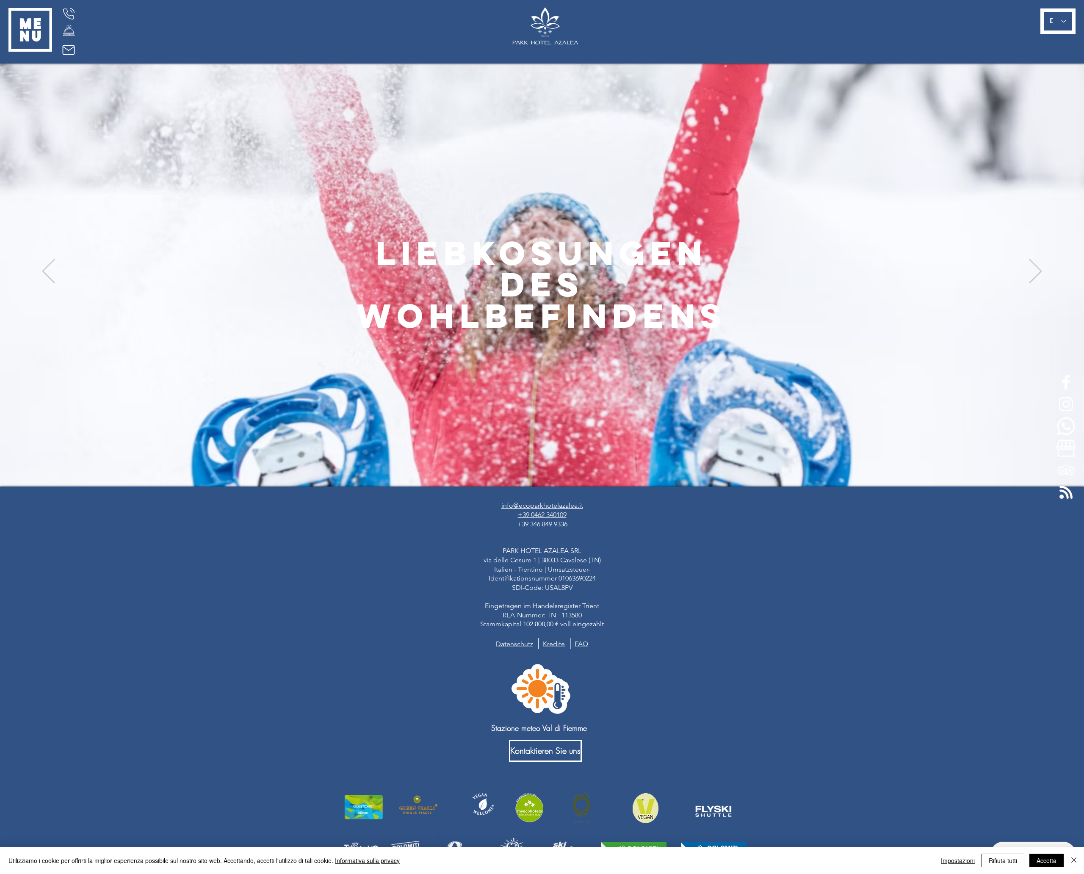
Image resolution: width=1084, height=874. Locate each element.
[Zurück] (48, 272)
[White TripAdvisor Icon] (1066, 470)
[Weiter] (1035, 272)
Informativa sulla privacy (367, 860)
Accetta (1046, 860)
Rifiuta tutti (1003, 860)
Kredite (554, 644)
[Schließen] (1074, 860)
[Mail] (68, 50)
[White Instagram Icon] (1066, 404)
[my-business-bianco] (1066, 448)
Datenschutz (514, 644)
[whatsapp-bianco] (1066, 426)
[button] (30, 30)
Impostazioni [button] (958, 860)
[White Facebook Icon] (1066, 382)
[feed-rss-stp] (1066, 492)
